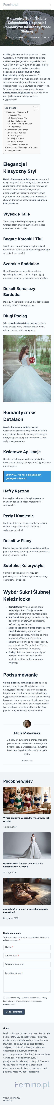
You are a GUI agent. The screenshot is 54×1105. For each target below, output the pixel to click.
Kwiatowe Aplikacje (18, 133)
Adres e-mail (12, 955)
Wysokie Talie (15, 115)
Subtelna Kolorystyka (19, 144)
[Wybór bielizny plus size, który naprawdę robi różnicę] (27, 800)
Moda (46, 38)
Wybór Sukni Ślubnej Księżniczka (22, 147)
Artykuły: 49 (27, 761)
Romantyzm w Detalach (17, 130)
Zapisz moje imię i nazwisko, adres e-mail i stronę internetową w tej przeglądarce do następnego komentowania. (25, 1001)
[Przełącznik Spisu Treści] (34, 108)
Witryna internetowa (14, 964)
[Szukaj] (50, 5)
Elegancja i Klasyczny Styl (18, 112)
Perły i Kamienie (17, 138)
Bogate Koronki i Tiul (19, 118)
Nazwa (9, 947)
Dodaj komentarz (13, 973)
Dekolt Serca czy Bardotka (21, 124)
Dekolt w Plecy (17, 141)
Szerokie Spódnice (18, 121)
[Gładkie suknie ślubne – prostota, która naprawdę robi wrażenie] (27, 845)
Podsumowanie (14, 150)
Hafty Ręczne (16, 136)
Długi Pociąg (16, 127)
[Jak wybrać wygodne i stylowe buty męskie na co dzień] (27, 891)
